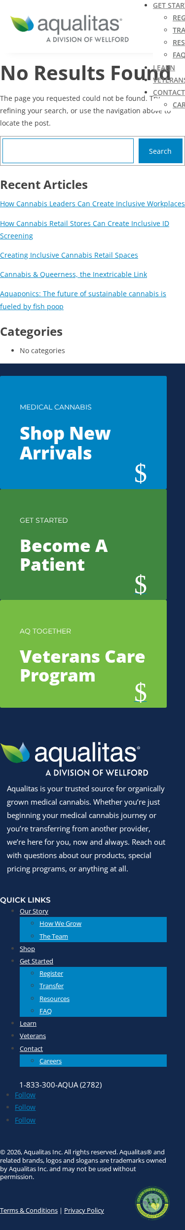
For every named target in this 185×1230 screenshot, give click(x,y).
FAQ (45, 1010)
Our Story (34, 911)
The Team (53, 936)
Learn (164, 67)
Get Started (36, 961)
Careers (50, 1060)
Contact (169, 92)
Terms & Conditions (29, 1210)
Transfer (51, 985)
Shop (27, 948)
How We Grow (60, 923)
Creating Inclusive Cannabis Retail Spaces (69, 255)
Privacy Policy (84, 1210)
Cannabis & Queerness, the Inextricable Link (73, 274)
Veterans (33, 1035)
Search (160, 151)
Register (51, 973)
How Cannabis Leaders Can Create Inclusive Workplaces (92, 203)
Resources (54, 998)
